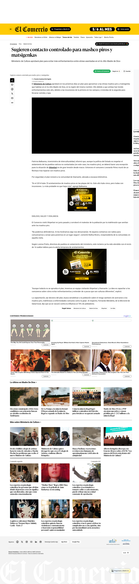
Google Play (76, 542)
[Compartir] (12, 80)
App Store (64, 542)
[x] (22, 542)
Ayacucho (89, 37)
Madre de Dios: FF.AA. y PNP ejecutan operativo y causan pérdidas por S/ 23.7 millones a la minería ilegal (117, 412)
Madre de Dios (93, 308)
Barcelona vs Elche (41, 37)
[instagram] (27, 542)
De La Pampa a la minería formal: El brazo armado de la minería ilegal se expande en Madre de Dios (55, 411)
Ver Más (112, 308)
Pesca (83, 37)
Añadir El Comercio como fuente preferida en (111, 44)
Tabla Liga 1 (98, 37)
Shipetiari (53, 167)
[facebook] (17, 542)
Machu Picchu (109, 37)
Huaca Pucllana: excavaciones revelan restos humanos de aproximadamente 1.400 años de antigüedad (85, 451)
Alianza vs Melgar (55, 37)
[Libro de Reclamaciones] (126, 542)
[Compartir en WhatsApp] (12, 84)
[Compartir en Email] (12, 98)
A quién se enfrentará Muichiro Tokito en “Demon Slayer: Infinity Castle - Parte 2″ (23, 523)
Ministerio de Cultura (42, 84)
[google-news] (40, 542)
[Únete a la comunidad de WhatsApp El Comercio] (102, 71)
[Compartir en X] (12, 93)
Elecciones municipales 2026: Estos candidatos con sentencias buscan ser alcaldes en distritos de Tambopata (24, 412)
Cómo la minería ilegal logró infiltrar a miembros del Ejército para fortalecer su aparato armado (86, 411)
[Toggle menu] (11, 29)
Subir (124, 553)
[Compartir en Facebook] (12, 89)
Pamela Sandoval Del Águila (42, 79)
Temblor (76, 37)
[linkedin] (36, 542)
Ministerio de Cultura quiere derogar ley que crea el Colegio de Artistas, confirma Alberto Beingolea (54, 451)
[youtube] (31, 542)
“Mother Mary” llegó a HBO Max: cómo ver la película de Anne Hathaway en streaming (54, 487)
